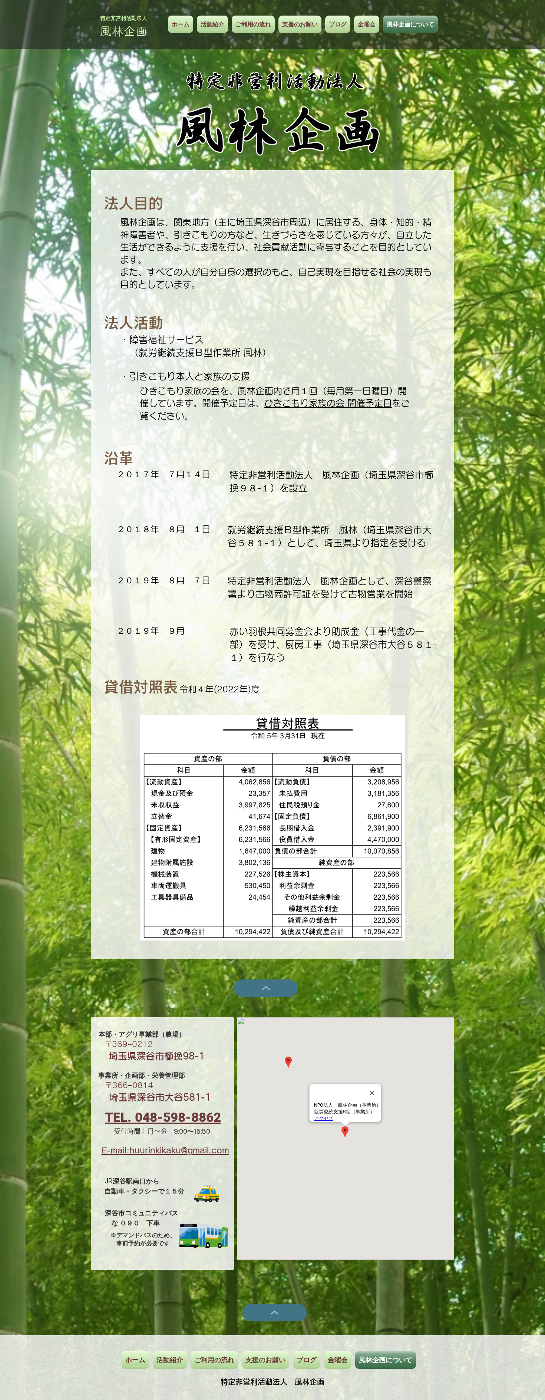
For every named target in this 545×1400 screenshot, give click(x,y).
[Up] (266, 988)
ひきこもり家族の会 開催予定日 (328, 403)
